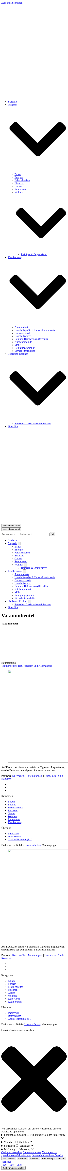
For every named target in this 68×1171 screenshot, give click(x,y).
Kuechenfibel (19, 775)
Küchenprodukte (23, 342)
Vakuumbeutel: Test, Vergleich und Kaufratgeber (26, 665)
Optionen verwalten (11, 1152)
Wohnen (12, 816)
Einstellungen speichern (53, 1158)
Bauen (18, 174)
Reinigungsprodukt (24, 347)
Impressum (13, 833)
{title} (4, 1164)
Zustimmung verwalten (13, 1168)
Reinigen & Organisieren (34, 254)
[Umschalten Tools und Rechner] (30, 601)
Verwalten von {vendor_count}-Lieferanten (29, 1154)
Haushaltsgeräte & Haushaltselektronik (35, 330)
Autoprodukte (22, 327)
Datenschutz (14, 836)
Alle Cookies (9, 1158)
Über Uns (13, 426)
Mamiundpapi (35, 775)
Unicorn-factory (32, 845)
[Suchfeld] (52, 534)
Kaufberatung (15, 822)
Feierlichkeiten (22, 180)
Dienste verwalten (32, 1152)
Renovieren (21, 189)
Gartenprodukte (23, 333)
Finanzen (19, 183)
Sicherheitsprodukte (25, 350)
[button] (38, 139)
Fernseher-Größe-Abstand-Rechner (33, 423)
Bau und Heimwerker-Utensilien (32, 339)
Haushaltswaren (23, 336)
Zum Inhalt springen (11, 2)
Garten (18, 186)
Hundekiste (50, 775)
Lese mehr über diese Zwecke (47, 1155)
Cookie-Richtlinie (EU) (20, 839)
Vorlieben (34, 1158)
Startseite (12, 101)
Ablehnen (22, 1158)
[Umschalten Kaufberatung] (24, 571)
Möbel (18, 344)
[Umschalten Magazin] (19, 543)
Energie (19, 177)
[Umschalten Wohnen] (25, 564)
